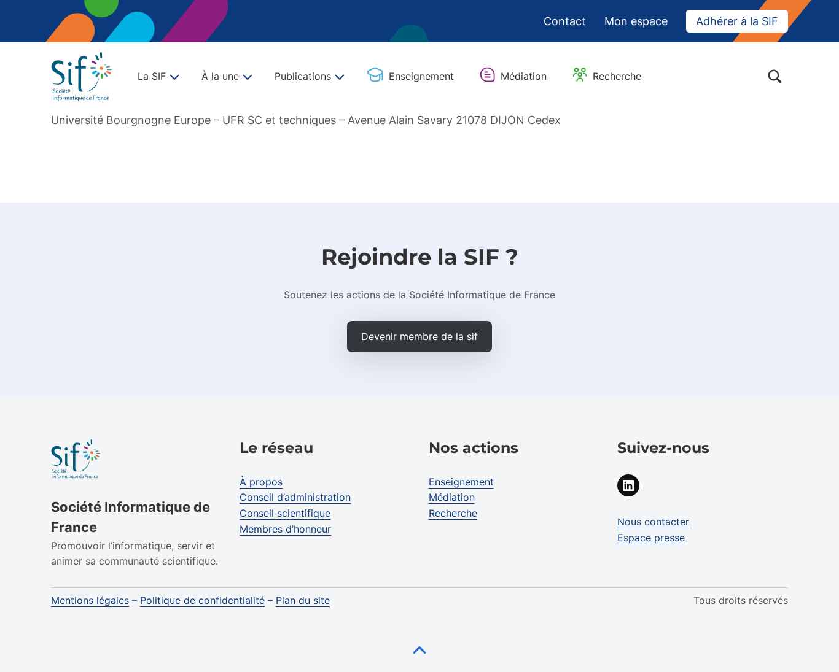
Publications (303, 76)
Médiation (524, 76)
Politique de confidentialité (202, 600)
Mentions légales (90, 600)
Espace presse (651, 537)
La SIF (152, 76)
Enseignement (421, 76)
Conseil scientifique (285, 513)
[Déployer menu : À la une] (246, 77)
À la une (220, 76)
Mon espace (636, 21)
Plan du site (303, 600)
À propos (261, 482)
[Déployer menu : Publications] (338, 77)
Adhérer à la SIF (737, 21)
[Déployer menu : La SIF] (173, 77)
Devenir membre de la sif (419, 336)
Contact (565, 21)
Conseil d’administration (295, 497)
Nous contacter (653, 522)
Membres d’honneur (285, 529)
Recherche (617, 76)
